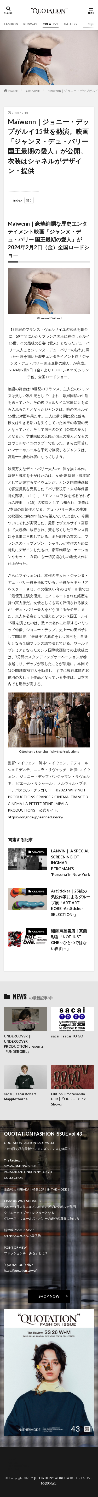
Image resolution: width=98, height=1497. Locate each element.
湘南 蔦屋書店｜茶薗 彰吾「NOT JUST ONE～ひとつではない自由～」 (69, 939)
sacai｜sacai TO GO (67, 1036)
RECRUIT (14, 1469)
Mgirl (91, 24)
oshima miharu (19, 1465)
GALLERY (71, 24)
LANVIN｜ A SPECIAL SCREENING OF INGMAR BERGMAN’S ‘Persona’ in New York (70, 862)
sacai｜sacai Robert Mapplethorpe (20, 1096)
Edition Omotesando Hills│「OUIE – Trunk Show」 (68, 1099)
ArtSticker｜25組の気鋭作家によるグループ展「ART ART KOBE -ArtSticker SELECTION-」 (70, 903)
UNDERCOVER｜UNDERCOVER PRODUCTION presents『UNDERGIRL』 (24, 1044)
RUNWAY (30, 24)
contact (13, 1462)
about (12, 1459)
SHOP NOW (49, 1296)
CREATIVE (51, 24)
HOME (13, 91)
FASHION (11, 24)
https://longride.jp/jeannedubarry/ (35, 817)
